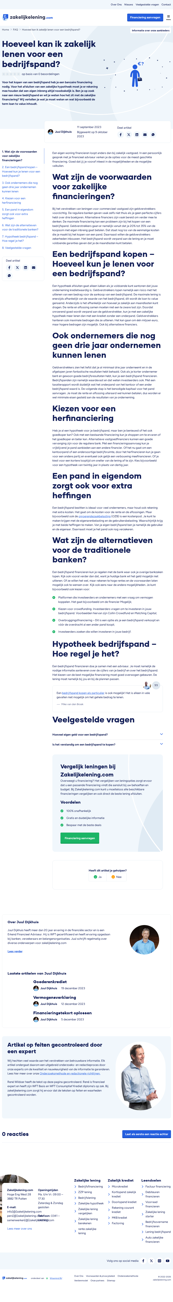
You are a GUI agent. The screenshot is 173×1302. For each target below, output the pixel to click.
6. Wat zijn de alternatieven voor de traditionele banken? (20, 227)
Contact (166, 4)
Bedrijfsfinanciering (90, 1186)
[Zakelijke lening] (28, 17)
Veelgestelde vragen (147, 4)
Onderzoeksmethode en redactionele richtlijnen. (70, 1073)
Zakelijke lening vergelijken (88, 1211)
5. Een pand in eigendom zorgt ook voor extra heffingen (17, 214)
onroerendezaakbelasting (95, 516)
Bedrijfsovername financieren (156, 1224)
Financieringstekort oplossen (86, 1016)
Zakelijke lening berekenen (88, 1221)
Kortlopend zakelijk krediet (124, 1194)
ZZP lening (85, 1192)
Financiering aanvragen (145, 17)
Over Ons (116, 4)
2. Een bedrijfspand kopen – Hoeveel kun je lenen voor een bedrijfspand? (21, 171)
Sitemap (111, 1280)
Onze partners (97, 1280)
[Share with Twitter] (17, 267)
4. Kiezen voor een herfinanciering (13, 200)
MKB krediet (119, 1217)
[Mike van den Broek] (147, 685)
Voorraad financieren (152, 1204)
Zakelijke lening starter (155, 1214)
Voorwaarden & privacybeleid (100, 1276)
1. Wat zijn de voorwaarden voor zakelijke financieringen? (19, 156)
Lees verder (15, 951)
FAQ (15, 29)
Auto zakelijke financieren (154, 1240)
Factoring (118, 1223)
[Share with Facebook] (9, 267)
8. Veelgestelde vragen (16, 247)
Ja (100, 877)
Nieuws (128, 4)
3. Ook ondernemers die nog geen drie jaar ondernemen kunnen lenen (20, 187)
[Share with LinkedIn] (25, 267)
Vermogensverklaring (86, 1001)
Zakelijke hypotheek (91, 1203)
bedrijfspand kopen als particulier (83, 693)
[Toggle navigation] (168, 17)
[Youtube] (167, 1261)
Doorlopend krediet (124, 1202)
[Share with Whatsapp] (9, 275)
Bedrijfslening (87, 1197)
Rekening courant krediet (123, 1210)
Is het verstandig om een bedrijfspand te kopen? (83, 744)
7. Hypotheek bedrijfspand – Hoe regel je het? (20, 239)
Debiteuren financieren (152, 1194)
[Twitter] (151, 1261)
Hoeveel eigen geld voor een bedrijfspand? (80, 734)
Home (5, 29)
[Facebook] (143, 1261)
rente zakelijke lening (87, 1231)
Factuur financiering (158, 1186)
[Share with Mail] (33, 267)
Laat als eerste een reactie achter (146, 1134)
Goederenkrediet (86, 985)
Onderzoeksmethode (128, 1276)
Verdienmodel (81, 1280)
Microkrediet (120, 1186)
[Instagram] (159, 1261)
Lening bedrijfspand (158, 1231)
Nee (118, 877)
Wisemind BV (56, 1278)
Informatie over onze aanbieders (150, 30)
